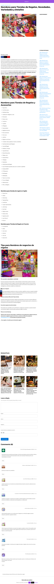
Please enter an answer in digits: (8, 430)
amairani (26, 508)
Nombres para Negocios (5, 5)
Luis (27, 523)
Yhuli (26, 553)
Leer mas (36, 582)
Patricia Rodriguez (23, 449)
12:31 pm (35, 508)
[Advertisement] (19, 45)
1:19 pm (35, 493)
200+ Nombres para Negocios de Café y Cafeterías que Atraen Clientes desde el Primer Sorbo (44, 55)
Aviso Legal (22, 574)
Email (2, 419)
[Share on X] (5, 57)
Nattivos (27, 1)
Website (2, 424)
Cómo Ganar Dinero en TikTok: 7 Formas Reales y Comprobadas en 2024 (45, 134)
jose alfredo (25, 478)
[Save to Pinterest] (8, 57)
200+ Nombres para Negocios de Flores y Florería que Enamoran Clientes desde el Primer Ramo (44, 103)
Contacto (4, 574)
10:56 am (35, 478)
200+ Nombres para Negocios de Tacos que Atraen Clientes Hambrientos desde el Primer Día (44, 71)
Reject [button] (33, 582)
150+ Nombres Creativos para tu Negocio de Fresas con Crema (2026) (45, 129)
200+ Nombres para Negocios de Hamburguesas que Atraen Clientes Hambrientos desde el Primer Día (45, 95)
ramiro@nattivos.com (5, 317)
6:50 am (35, 539)
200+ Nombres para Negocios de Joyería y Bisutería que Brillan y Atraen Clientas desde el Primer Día (44, 63)
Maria (28, 539)
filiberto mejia (24, 465)
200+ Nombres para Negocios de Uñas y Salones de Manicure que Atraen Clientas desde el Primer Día (45, 79)
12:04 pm (35, 523)
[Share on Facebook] (2, 57)
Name (2, 413)
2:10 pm (35, 449)
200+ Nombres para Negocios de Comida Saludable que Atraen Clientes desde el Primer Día (44, 87)
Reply (3, 460)
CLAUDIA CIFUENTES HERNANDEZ (21, 493)
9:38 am (35, 553)
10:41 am (35, 465)
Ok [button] (29, 582)
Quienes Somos (9, 574)
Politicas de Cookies (16, 574)
